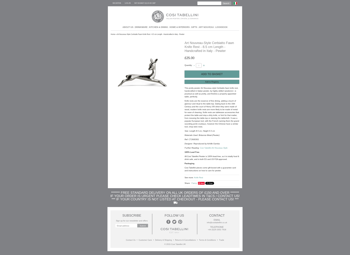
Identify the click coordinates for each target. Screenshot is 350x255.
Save (202, 183)
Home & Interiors (180, 27)
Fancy (194, 183)
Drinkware (141, 27)
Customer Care (145, 240)
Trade (221, 240)
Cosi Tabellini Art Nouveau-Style (214, 148)
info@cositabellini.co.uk (217, 223)
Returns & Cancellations (185, 240)
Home (113, 34)
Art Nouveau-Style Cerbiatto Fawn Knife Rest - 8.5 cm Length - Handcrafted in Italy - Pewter (150, 34)
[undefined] (142, 73)
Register (117, 3)
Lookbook (221, 27)
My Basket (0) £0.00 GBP (144, 3)
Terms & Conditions (207, 240)
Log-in (128, 3)
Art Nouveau (206, 27)
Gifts (194, 27)
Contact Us (130, 240)
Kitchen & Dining (158, 27)
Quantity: (188, 65)
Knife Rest (198, 177)
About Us (127, 27)
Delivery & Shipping (163, 240)
